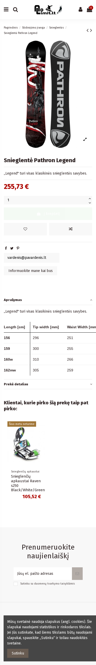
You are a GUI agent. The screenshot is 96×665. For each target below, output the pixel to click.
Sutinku (18, 653)
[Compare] (25, 464)
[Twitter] (12, 248)
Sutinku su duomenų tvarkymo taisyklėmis (47, 583)
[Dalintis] (6, 248)
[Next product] (91, 30)
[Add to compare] (70, 229)
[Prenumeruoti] (77, 573)
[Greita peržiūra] (33, 464)
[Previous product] (88, 30)
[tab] (48, 300)
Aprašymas (13, 300)
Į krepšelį (52, 214)
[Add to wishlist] (25, 229)
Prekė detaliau (16, 384)
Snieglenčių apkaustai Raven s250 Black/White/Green (28, 483)
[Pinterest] (18, 248)
